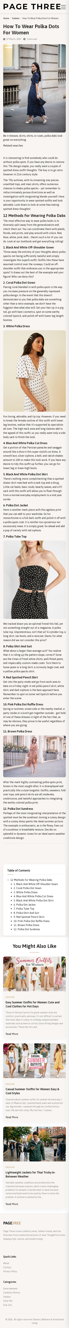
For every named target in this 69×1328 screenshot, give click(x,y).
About (6, 1263)
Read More (12, 1033)
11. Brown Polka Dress (26, 925)
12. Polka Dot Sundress (27, 929)
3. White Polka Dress (26, 892)
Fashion (15, 18)
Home (6, 18)
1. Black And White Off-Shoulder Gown (36, 884)
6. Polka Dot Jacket (25, 904)
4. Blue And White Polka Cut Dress (33, 896)
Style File (8, 1301)
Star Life (7, 1305)
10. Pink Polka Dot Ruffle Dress (32, 921)
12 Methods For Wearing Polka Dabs (31, 879)
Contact (7, 1267)
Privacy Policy (10, 1271)
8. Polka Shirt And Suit (26, 912)
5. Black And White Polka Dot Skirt (34, 900)
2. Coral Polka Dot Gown (27, 888)
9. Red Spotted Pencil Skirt (29, 916)
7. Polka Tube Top (24, 908)
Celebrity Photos (11, 1292)
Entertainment (10, 1288)
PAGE (12, 1223)
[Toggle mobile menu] (63, 7)
